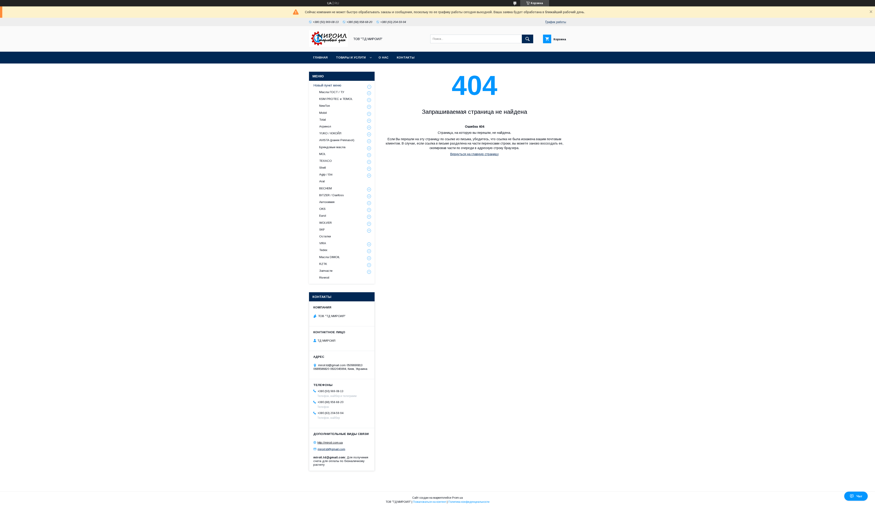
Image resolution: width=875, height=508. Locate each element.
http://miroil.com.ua (330, 442)
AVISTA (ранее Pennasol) (336, 140)
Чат (859, 496)
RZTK (323, 264)
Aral (322, 181)
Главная (320, 57)
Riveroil (324, 277)
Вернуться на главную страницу (474, 154)
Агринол (325, 126)
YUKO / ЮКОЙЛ (330, 133)
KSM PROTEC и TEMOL (336, 99)
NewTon (324, 105)
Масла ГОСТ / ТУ (331, 92)
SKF (322, 229)
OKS (322, 209)
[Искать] (527, 39)
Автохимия (327, 202)
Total (322, 119)
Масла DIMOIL (329, 257)
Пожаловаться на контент (429, 501)
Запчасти (325, 270)
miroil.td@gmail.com (331, 449)
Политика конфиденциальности (468, 501)
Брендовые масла (332, 147)
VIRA (322, 243)
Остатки (325, 236)
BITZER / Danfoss (331, 195)
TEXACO (325, 161)
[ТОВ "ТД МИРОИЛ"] (328, 46)
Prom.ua (457, 497)
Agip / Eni (325, 174)
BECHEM (325, 188)
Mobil (323, 112)
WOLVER (325, 222)
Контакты (405, 57)
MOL (322, 154)
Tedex (323, 250)
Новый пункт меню (327, 85)
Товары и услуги (351, 57)
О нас (383, 57)
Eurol (322, 215)
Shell (322, 167)
